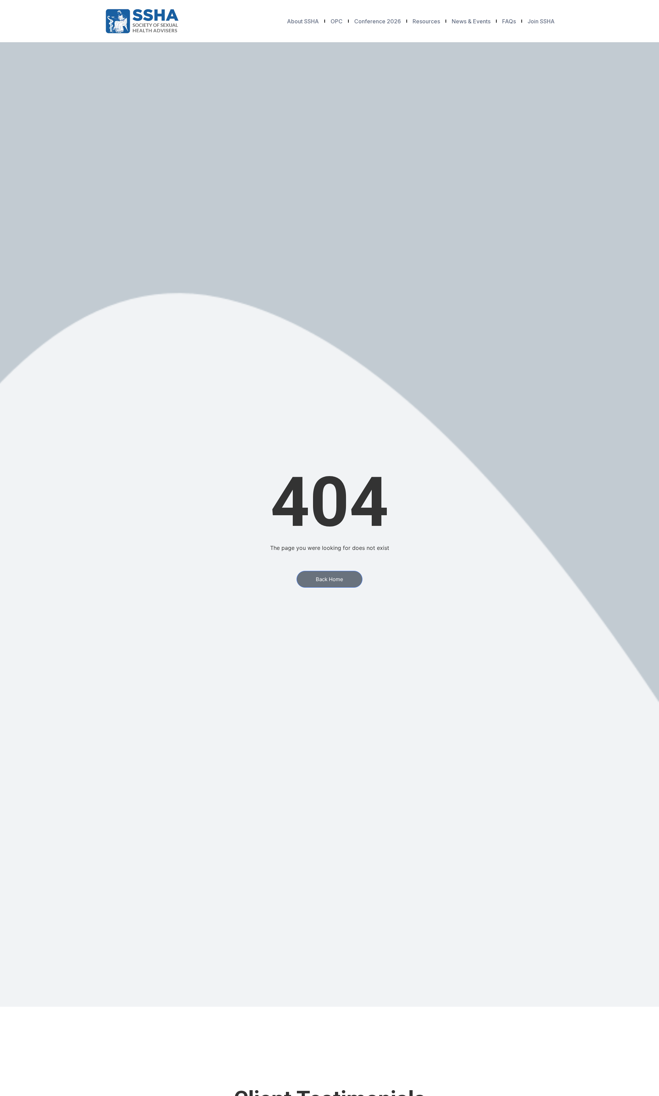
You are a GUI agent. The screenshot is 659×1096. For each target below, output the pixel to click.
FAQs (509, 21)
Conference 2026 (377, 21)
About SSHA (303, 21)
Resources (426, 21)
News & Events (471, 21)
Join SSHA (541, 21)
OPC (337, 21)
